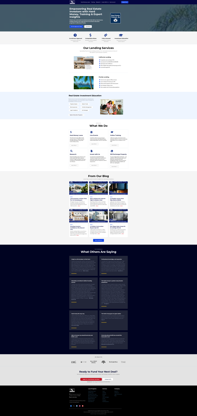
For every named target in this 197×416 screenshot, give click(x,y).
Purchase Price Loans (92, 394)
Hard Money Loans (92, 391)
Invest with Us (91, 401)
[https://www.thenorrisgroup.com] (72, 2)
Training (104, 392)
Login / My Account (118, 394)
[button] (78, 194)
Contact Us (116, 392)
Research (104, 394)
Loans (103, 391)
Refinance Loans (91, 400)
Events (103, 398)
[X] (73, 405)
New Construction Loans (93, 395)
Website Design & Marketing (95, 413)
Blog (115, 395)
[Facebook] (71, 405)
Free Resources (105, 401)
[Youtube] (82, 405)
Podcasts (104, 400)
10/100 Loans (90, 392)
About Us (116, 391)
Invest (103, 395)
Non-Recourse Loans (92, 397)
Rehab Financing (91, 398)
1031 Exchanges (105, 397)
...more (78, 205)
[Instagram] (79, 405)
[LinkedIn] (76, 405)
